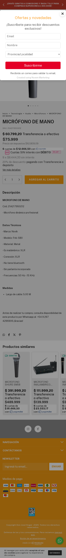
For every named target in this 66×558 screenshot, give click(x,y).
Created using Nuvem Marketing (33, 77)
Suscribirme (33, 65)
